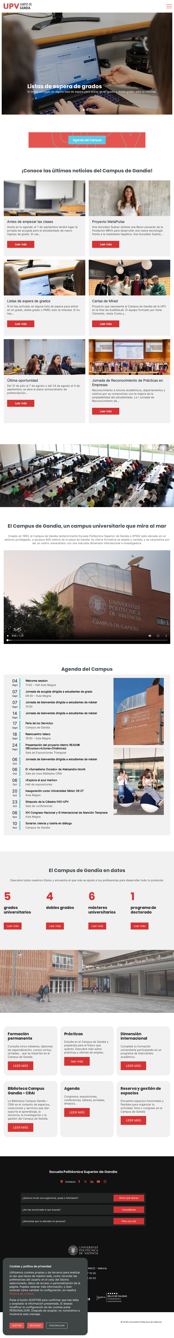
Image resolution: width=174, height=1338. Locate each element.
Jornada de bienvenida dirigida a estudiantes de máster (61, 702)
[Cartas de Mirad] (129, 291)
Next (168, 63)
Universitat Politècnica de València (145, 1322)
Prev (6, 63)
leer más (77, 1061)
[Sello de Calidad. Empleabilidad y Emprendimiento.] (112, 1301)
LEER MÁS (20, 1066)
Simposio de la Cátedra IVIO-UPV (47, 801)
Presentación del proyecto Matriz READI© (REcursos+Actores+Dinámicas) (52, 746)
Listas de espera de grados (28, 301)
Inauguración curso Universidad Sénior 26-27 (54, 790)
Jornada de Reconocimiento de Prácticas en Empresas (127, 382)
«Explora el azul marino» (41, 780)
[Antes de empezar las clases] (44, 208)
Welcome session (36, 680)
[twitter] (85, 1181)
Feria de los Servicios (39, 723)
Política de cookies (22, 1293)
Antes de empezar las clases (30, 222)
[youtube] (98, 1181)
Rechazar (35, 1325)
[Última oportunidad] (44, 366)
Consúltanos (129, 1209)
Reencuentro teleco (37, 734)
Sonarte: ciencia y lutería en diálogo (48, 823)
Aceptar (17, 1325)
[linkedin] (92, 1181)
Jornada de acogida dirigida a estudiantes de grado (58, 691)
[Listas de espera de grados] (44, 287)
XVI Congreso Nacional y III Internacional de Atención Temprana (66, 812)
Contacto (70, 1181)
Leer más (24, 245)
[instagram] (105, 1181)
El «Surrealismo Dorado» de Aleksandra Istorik (55, 769)
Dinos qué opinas (128, 1197)
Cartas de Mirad (105, 301)
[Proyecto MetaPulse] (129, 203)
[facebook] (79, 1181)
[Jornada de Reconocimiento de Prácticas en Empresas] (129, 362)
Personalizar (57, 1325)
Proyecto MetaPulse (108, 222)
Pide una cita (129, 1221)
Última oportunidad (22, 380)
